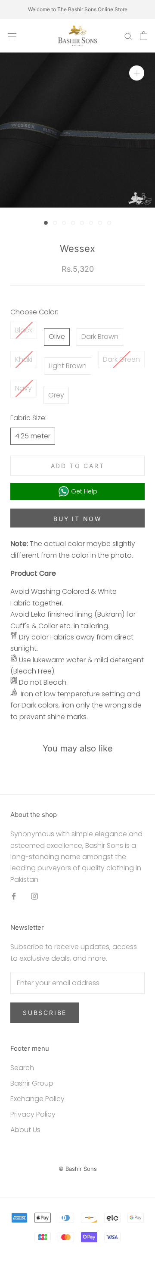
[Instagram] (34, 895)
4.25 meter (32, 436)
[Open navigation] (12, 35)
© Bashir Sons (78, 1168)
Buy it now (77, 518)
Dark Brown (99, 336)
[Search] (128, 35)
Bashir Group (31, 1083)
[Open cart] (143, 35)
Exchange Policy (37, 1099)
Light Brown (68, 366)
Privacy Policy (33, 1114)
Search (22, 1068)
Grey (56, 395)
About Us (25, 1130)
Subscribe (45, 1012)
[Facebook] (13, 895)
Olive (57, 336)
